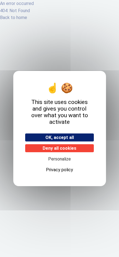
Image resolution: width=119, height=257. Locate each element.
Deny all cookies (59, 148)
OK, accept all (59, 137)
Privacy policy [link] (59, 169)
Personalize (59, 159)
